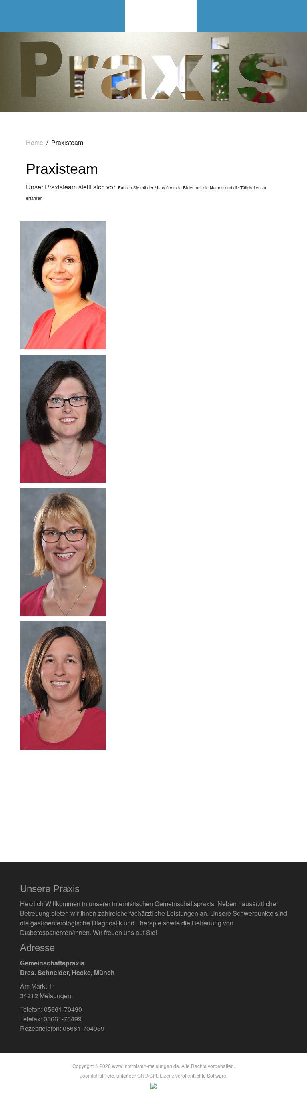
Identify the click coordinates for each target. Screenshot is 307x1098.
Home (34, 142)
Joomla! (88, 1075)
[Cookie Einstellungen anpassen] (153, 1085)
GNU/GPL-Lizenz (155, 1075)
